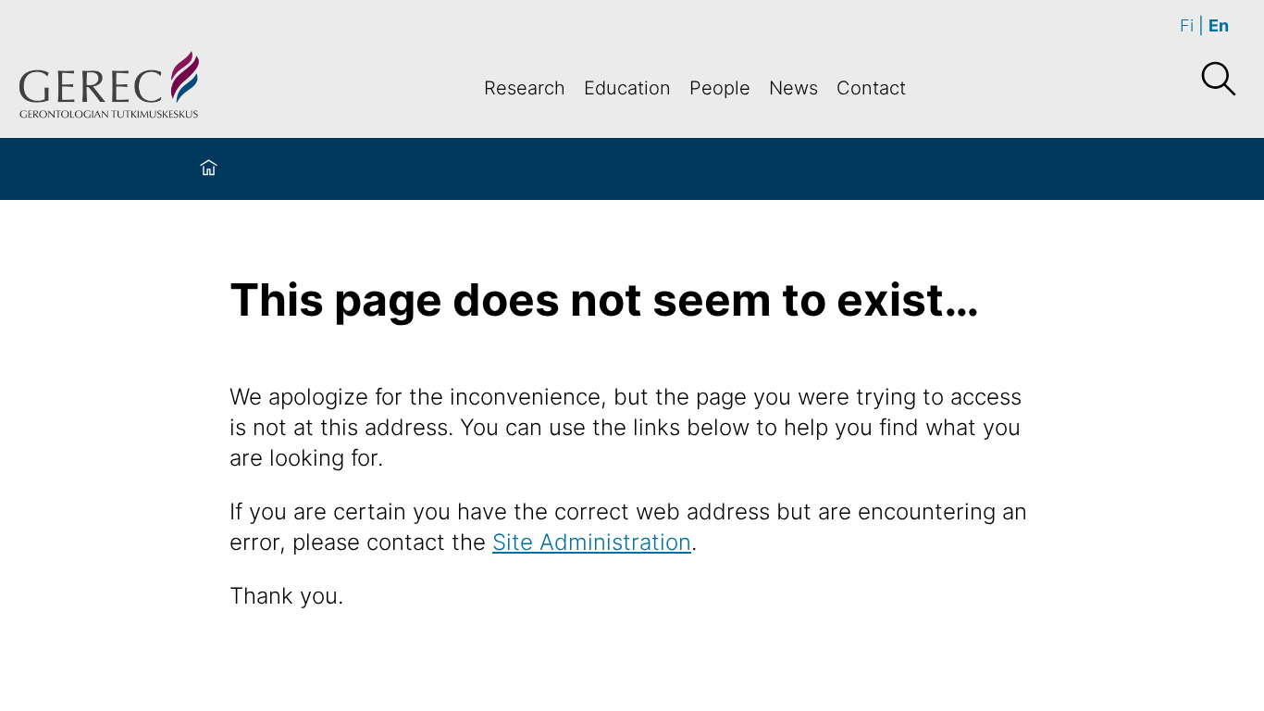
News (793, 88)
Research (524, 88)
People (719, 88)
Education (627, 88)
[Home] (208, 168)
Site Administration (591, 542)
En (1218, 25)
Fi (1187, 25)
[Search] (1217, 79)
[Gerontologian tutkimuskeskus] (109, 87)
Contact (871, 88)
